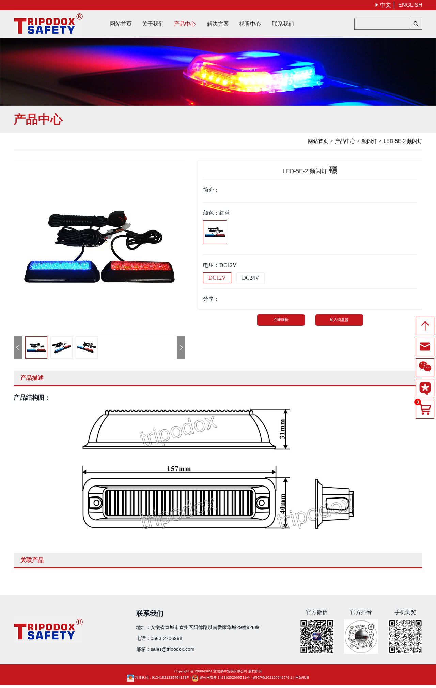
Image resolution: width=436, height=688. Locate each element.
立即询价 (281, 320)
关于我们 (153, 24)
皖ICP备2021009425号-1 (272, 677)
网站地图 (302, 677)
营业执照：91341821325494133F (162, 677)
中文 (383, 5)
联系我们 (283, 24)
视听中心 (250, 24)
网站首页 (121, 24)
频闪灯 (369, 141)
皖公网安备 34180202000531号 (225, 677)
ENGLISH (410, 5)
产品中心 (185, 24)
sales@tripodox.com (172, 649)
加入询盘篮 (339, 320)
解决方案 (218, 24)
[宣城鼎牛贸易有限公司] (48, 24)
